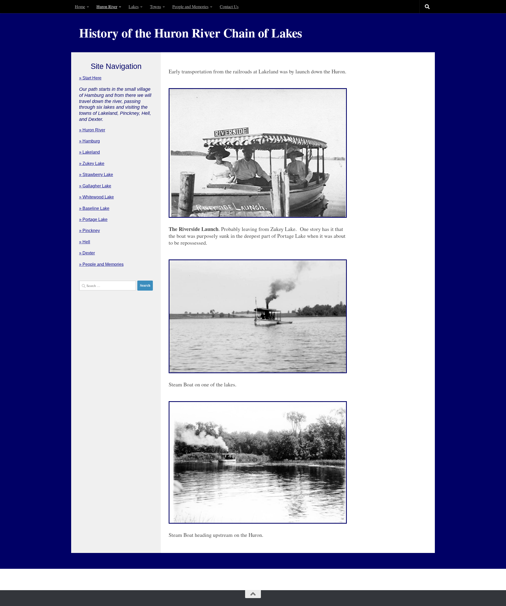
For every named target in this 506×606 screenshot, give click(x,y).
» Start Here (90, 78)
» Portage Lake (93, 219)
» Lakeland (89, 152)
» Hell (84, 242)
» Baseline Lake (94, 208)
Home (80, 6)
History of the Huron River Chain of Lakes (190, 33)
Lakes (134, 6)
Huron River (106, 6)
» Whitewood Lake (96, 197)
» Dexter (87, 253)
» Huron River (92, 130)
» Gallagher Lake (95, 186)
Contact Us (229, 6)
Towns (155, 6)
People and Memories (190, 6)
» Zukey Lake (91, 163)
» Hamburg (89, 141)
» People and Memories (101, 264)
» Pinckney (89, 230)
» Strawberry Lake (96, 174)
